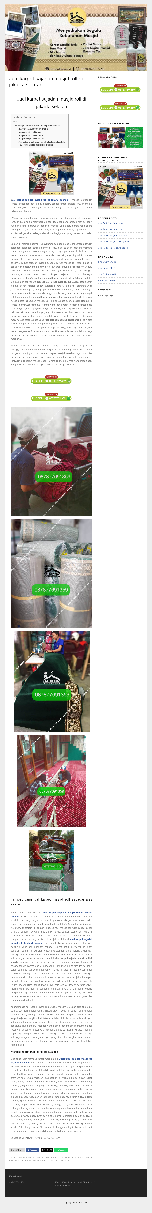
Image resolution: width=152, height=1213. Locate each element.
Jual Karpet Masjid (107, 268)
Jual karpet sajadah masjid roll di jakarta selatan (38, 125)
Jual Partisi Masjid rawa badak (113, 247)
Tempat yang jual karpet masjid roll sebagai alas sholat (42, 142)
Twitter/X (48, 1150)
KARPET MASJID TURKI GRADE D (33, 129)
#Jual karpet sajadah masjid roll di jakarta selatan (51, 1157)
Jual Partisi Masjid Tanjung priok (113, 241)
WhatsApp (62, 1150)
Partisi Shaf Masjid (107, 280)
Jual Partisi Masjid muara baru (112, 235)
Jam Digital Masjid (107, 274)
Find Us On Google (107, 262)
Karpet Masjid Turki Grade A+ (31, 139)
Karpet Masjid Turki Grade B (31, 135)
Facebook (33, 1150)
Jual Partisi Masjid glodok (110, 223)
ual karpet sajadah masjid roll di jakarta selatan (40, 200)
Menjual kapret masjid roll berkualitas (38, 145)
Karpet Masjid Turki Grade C (31, 132)
